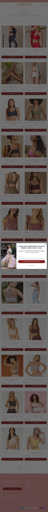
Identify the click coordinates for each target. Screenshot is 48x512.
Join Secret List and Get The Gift (31, 261)
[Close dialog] (45, 244)
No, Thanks (31, 265)
